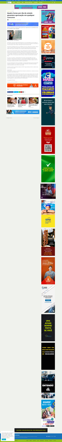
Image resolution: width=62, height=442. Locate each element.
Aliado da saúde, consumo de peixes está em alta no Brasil (33, 105)
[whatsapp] (54, 0)
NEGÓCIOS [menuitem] (18, 2)
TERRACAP (42, 0)
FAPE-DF (13, 0)
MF (45, 0)
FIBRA (16, 0)
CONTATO (34, 440)
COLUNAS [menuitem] (40, 2)
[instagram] (51, 0)
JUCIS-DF (30, 0)
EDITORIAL (46, 440)
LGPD (38, 440)
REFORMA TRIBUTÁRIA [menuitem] (28, 2)
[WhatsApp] (19, 92)
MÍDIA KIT (50, 440)
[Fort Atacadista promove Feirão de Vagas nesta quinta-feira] (23, 100)
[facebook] (47, 436)
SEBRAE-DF (19, 0)
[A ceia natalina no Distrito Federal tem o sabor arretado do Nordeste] (12, 100)
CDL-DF (23, 0)
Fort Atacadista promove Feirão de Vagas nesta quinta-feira (22, 105)
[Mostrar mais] (25, 92)
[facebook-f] (50, 0)
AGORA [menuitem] (14, 2)
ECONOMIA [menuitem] (35, 2)
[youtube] (49, 436)
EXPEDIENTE (42, 440)
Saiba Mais (8, 438)
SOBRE (31, 440)
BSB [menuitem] (22, 2)
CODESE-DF (26, 0)
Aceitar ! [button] (4, 439)
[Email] (23, 92)
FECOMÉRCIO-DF (8, 0)
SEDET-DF (33, 0)
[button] (52, 2)
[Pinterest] (21, 92)
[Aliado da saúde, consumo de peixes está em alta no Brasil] (33, 100)
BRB (39, 0)
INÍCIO (27, 440)
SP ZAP (55, 440)
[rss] (55, 0)
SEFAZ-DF (37, 0)
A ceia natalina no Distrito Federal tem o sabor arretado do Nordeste (11, 105)
